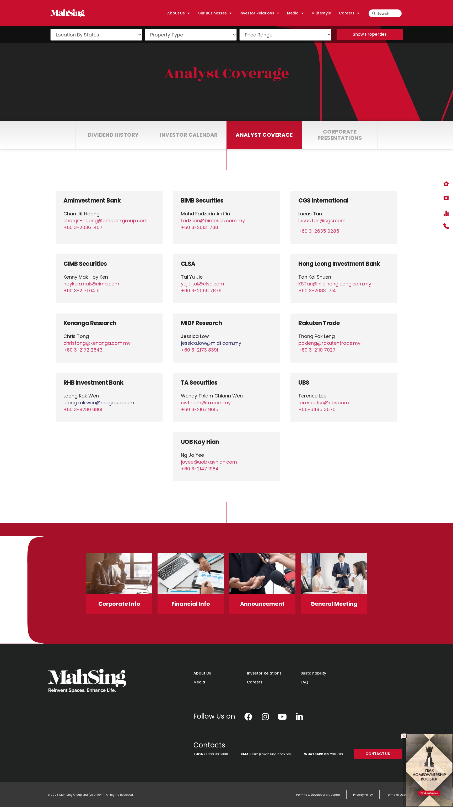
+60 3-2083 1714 (317, 290)
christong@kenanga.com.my (97, 343)
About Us (202, 673)
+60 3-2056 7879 (201, 290)
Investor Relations (264, 673)
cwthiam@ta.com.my (206, 402)
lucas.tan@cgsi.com (322, 220)
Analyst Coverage (226, 73)
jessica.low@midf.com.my (211, 343)
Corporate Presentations (339, 135)
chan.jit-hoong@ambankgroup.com (105, 220)
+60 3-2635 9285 (318, 231)
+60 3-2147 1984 (200, 468)
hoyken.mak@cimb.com (91, 283)
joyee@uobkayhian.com (209, 462)
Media (199, 682)
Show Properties (370, 34)
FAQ (304, 682)
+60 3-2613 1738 (199, 227)
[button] (404, 736)
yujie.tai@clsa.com (202, 283)
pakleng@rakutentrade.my (329, 343)
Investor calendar (189, 135)
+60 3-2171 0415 (81, 290)
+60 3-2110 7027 (317, 350)
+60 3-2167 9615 (199, 409)
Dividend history (113, 135)
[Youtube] (282, 717)
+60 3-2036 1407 (83, 227)
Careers (254, 682)
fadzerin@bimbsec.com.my (213, 220)
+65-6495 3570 (317, 409)
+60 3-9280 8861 (82, 409)
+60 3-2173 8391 (199, 350)
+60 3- (83, 350)
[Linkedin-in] (299, 717)
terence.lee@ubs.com (323, 402)
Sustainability (313, 673)
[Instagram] (265, 717)
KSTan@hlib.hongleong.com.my (334, 283)
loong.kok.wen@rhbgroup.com (98, 402)
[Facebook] (248, 717)
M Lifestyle (321, 13)
